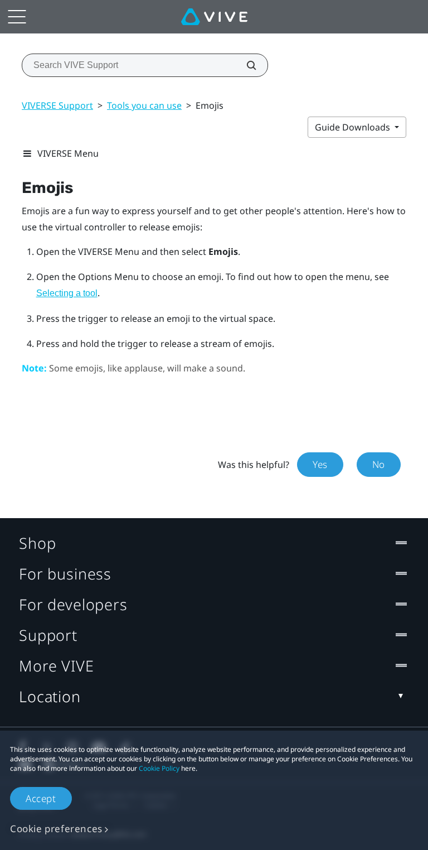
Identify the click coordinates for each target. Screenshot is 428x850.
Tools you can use (144, 105)
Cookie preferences (56, 828)
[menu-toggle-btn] (16, 16)
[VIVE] (214, 16)
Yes (320, 464)
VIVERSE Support (57, 105)
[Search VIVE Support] (245, 65)
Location (50, 696)
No (378, 464)
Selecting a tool (67, 293)
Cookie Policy (159, 768)
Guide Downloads (353, 127)
